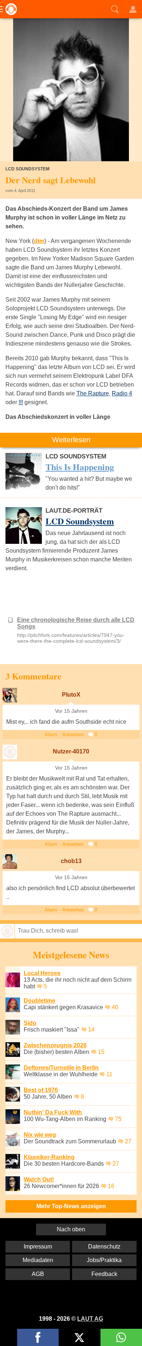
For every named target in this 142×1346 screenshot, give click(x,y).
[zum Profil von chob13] (10, 861)
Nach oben (71, 1229)
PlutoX (71, 695)
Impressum (38, 1246)
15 (101, 1052)
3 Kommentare (33, 676)
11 (109, 1074)
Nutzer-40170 (71, 751)
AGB (38, 1274)
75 (118, 1119)
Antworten (72, 734)
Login (133, 9)
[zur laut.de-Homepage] (9, 9)
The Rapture (92, 393)
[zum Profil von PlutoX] (10, 695)
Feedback (104, 1274)
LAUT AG (90, 1319)
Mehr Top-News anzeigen (71, 1206)
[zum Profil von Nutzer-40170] (10, 752)
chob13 (71, 861)
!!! (21, 402)
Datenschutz (104, 1246)
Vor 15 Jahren (71, 711)
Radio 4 (122, 393)
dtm (39, 241)
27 (128, 1141)
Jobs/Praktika (104, 1260)
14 (91, 1029)
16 (111, 1186)
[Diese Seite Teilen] (38, 1337)
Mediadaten (38, 1260)
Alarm (51, 734)
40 (115, 1007)
